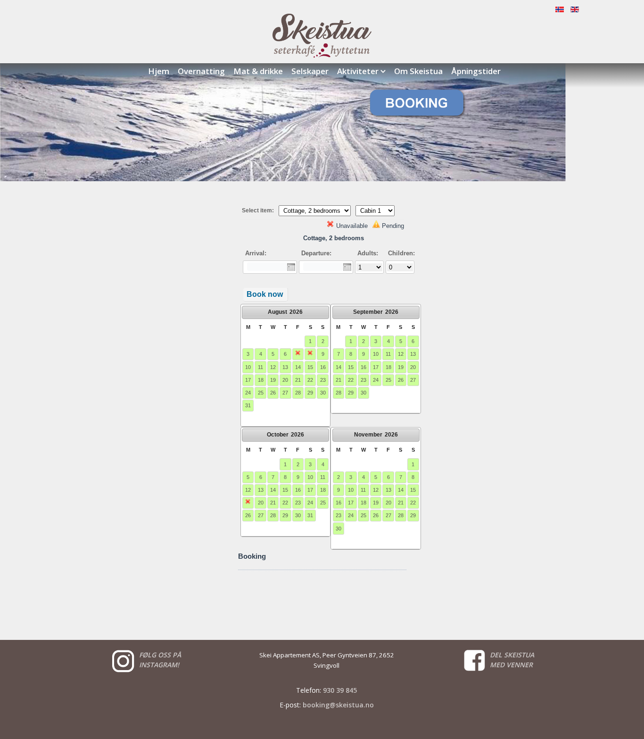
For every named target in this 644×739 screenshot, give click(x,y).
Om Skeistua (418, 71)
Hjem (158, 71)
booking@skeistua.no (338, 704)
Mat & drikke (258, 71)
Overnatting (201, 71)
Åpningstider (476, 71)
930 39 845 (340, 690)
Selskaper (310, 71)
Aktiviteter (358, 71)
